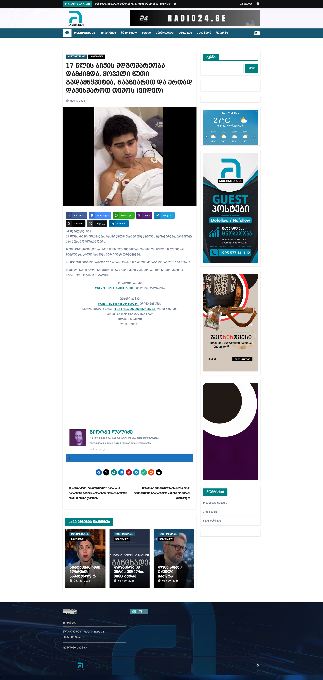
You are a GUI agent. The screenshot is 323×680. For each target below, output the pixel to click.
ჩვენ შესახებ (212, 521)
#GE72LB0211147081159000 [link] (115, 288)
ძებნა (211, 57)
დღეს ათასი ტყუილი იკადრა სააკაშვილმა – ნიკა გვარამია (172, 576)
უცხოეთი (185, 33)
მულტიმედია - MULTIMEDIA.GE (83, 632)
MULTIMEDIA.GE (85, 33)
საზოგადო (129, 33)
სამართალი (165, 33)
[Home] (67, 33)
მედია (146, 33)
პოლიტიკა (108, 33)
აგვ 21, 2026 (82, 581)
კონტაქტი (210, 512)
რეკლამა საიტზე (215, 503)
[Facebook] (69, 458)
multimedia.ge (98, 449)
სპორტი (222, 33)
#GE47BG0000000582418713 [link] (135, 309)
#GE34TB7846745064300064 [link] (118, 303)
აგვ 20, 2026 (126, 581)
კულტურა (204, 33)
